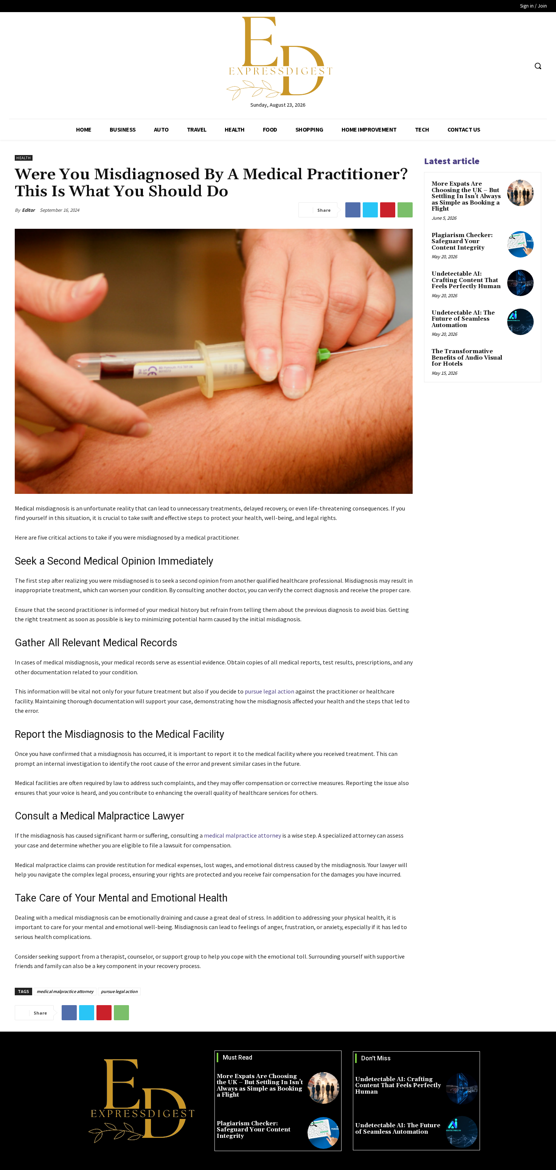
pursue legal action (119, 991)
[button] (538, 66)
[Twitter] (508, 66)
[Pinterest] (387, 209)
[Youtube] (522, 66)
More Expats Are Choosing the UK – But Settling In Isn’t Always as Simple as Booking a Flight (466, 196)
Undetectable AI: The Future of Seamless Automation (463, 319)
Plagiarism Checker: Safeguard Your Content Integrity (462, 241)
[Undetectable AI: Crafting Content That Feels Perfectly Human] (520, 283)
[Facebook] (493, 66)
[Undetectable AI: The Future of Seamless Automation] (520, 322)
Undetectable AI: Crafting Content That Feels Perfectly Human (466, 280)
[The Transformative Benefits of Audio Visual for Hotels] (520, 360)
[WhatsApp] (405, 209)
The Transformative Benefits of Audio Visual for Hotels (467, 358)
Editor (28, 210)
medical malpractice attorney (65, 991)
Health (23, 157)
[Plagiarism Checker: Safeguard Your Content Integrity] (520, 244)
